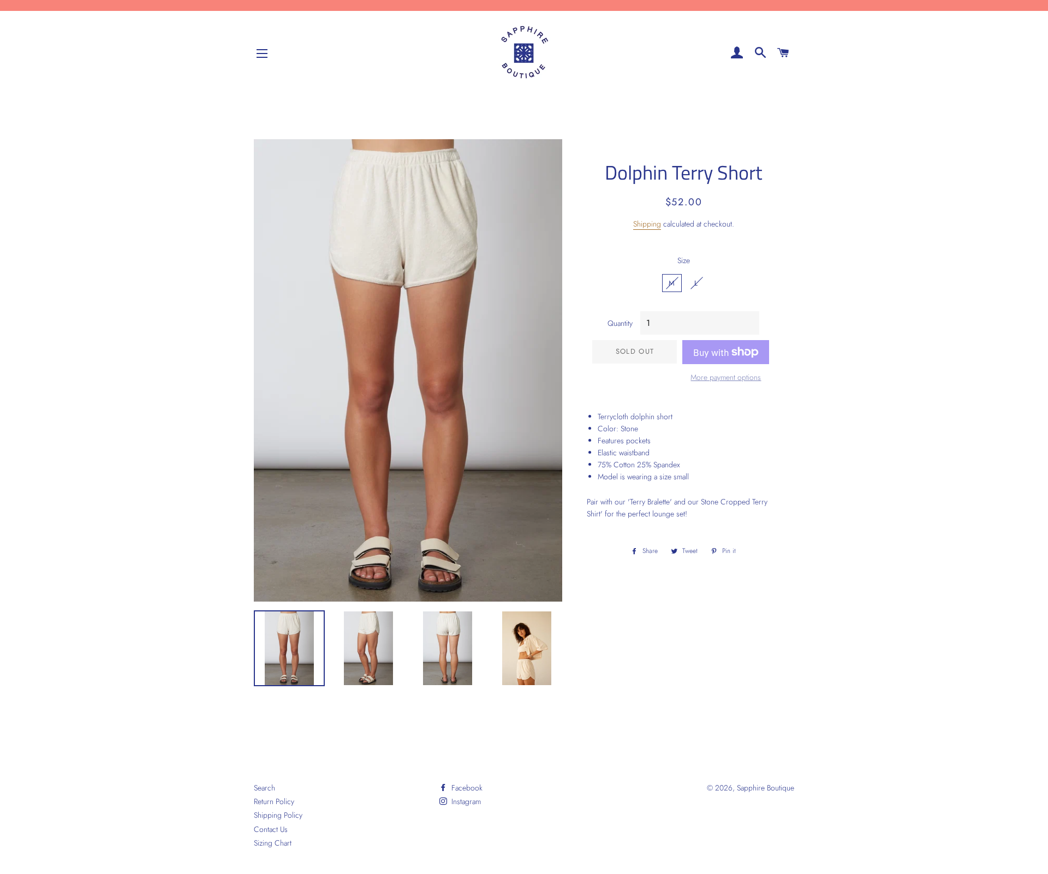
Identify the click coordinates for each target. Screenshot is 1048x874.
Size (683, 260)
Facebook (466, 787)
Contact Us (271, 829)
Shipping (647, 223)
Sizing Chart (272, 842)
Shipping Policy (278, 815)
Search (264, 787)
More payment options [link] (725, 377)
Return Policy (274, 801)
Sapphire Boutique (765, 787)
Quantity (620, 323)
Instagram (465, 801)
